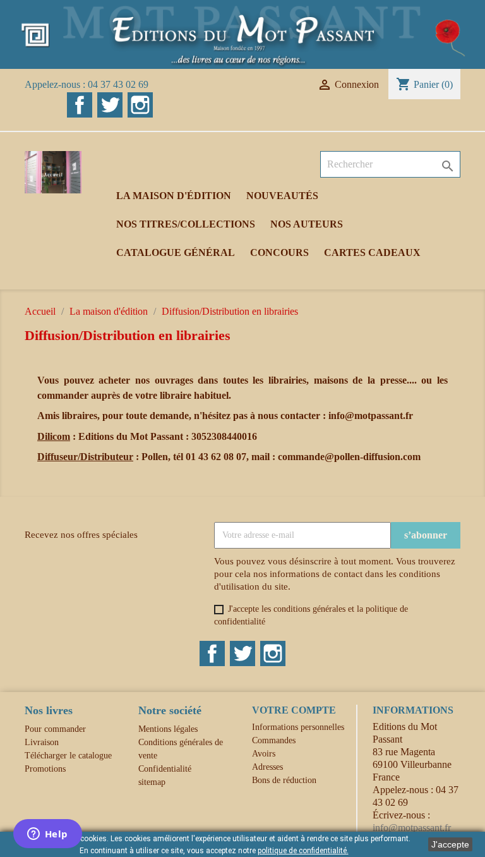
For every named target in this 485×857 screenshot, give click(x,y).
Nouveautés (282, 195)
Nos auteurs (306, 224)
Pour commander (55, 729)
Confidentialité (164, 769)
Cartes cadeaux (372, 252)
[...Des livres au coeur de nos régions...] (242, 33)
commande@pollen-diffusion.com (349, 456)
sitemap (151, 782)
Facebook (79, 105)
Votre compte (294, 710)
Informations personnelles (298, 727)
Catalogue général (175, 252)
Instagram (140, 105)
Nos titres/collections (185, 224)
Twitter (110, 105)
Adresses (267, 767)
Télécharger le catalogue (68, 755)
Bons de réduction (284, 780)
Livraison (42, 742)
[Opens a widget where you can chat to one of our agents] (47, 835)
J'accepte (450, 844)
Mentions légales (168, 729)
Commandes (274, 740)
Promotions (45, 769)
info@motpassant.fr (370, 415)
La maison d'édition (173, 195)
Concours (279, 252)
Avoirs (263, 753)
